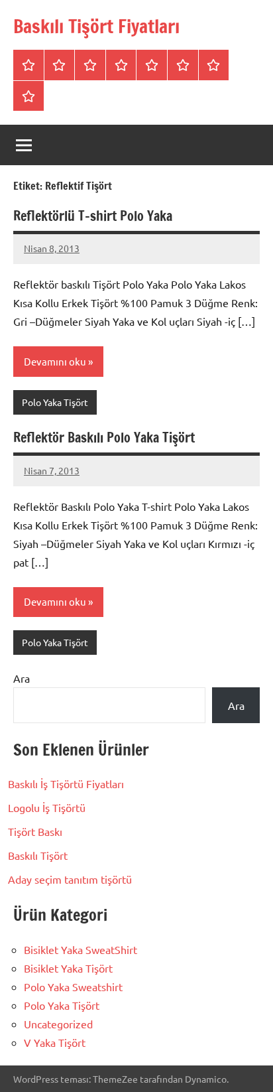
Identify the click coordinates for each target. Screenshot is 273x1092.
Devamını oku (55, 361)
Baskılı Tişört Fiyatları (96, 26)
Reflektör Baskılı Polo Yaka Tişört (104, 437)
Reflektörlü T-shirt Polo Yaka (92, 216)
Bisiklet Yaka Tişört (68, 968)
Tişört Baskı (35, 831)
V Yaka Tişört (54, 1042)
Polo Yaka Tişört (55, 402)
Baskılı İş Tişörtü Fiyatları (66, 783)
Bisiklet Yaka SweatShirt (80, 949)
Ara (21, 678)
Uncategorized (58, 1023)
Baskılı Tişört (38, 855)
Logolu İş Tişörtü (46, 807)
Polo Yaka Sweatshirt (73, 986)
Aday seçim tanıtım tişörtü (70, 879)
